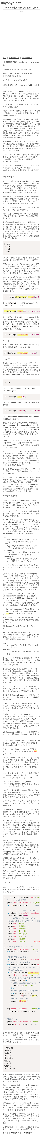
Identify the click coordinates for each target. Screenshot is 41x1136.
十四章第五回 (27, 58)
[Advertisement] (20, 33)
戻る (4, 58)
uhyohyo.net (11, 3)
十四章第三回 (14, 58)
